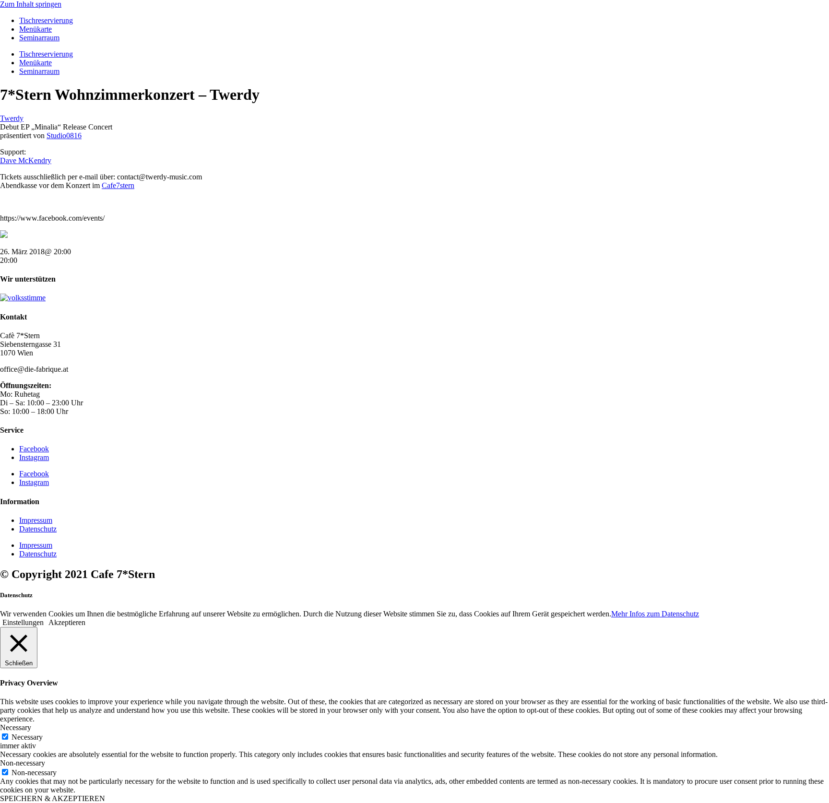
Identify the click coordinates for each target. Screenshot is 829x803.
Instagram (34, 457)
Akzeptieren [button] (66, 622)
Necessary (27, 737)
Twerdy (12, 118)
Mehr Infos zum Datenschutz (655, 614)
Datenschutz (38, 529)
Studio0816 (64, 135)
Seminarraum (39, 38)
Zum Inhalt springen (30, 4)
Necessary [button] (15, 727)
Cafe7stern (118, 185)
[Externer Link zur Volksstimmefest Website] (23, 298)
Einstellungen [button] (23, 622)
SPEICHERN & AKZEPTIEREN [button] (52, 798)
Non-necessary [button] (22, 763)
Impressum (35, 520)
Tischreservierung (46, 20)
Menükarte (35, 29)
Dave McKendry (25, 160)
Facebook (34, 449)
